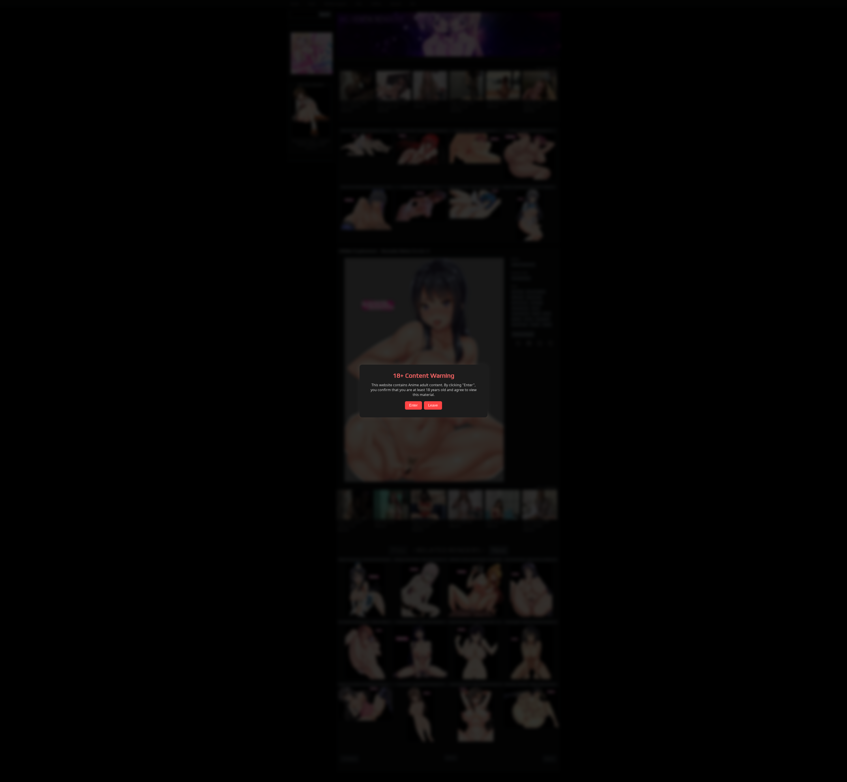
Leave (433, 405)
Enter (413, 405)
